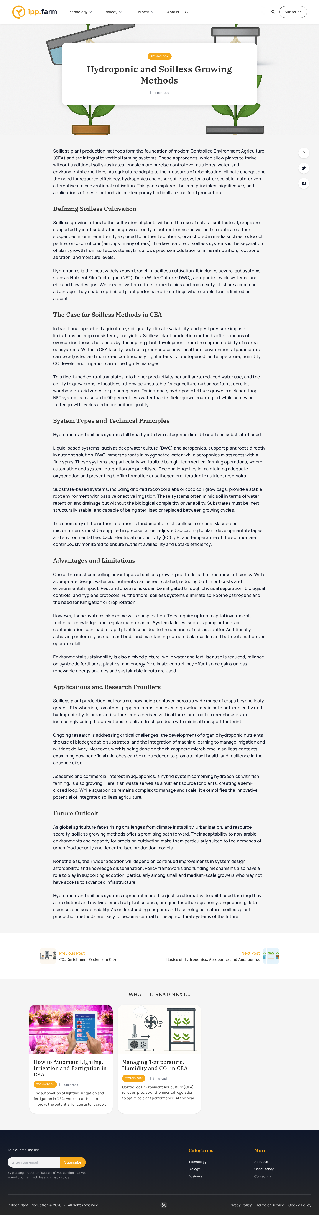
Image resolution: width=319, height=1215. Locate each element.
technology (159, 56)
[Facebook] (303, 183)
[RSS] (163, 1205)
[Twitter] (303, 168)
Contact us (262, 1176)
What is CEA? (177, 12)
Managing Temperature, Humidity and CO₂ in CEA (155, 1065)
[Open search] (273, 11)
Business (141, 12)
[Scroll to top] (303, 153)
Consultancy (264, 1169)
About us (261, 1161)
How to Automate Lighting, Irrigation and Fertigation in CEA (70, 1068)
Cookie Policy (299, 1205)
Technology (78, 12)
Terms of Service (270, 1205)
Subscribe (293, 12)
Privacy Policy (240, 1205)
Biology (111, 12)
